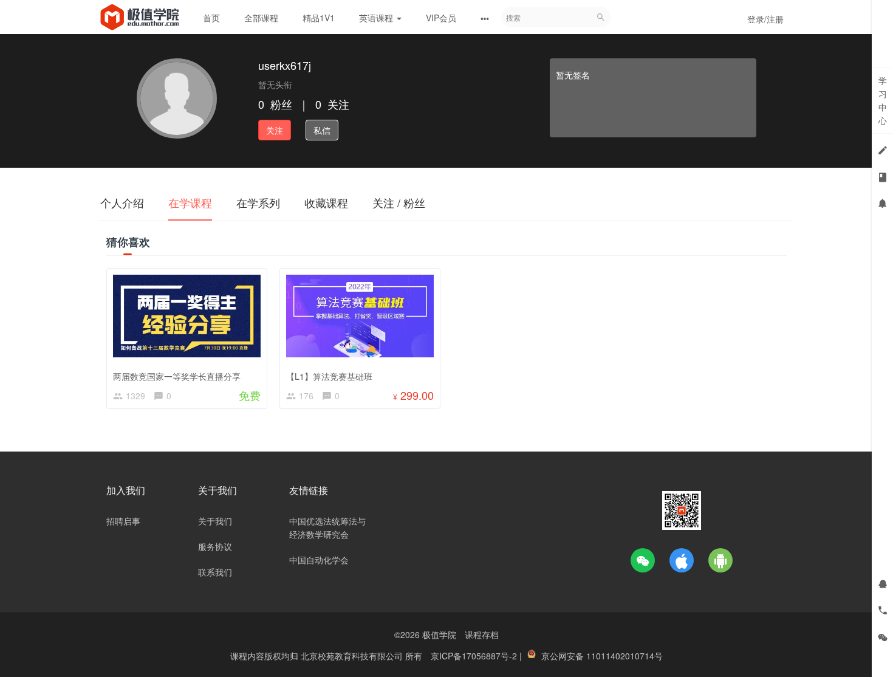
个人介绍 (122, 202)
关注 (274, 130)
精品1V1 (319, 18)
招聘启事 (123, 521)
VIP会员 (441, 18)
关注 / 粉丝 (398, 202)
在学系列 (258, 202)
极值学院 (439, 634)
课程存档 (482, 634)
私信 (321, 130)
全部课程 (261, 18)
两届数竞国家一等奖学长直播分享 (177, 376)
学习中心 (882, 100)
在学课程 (190, 202)
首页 (211, 18)
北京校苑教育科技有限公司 (353, 656)
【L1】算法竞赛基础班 (329, 376)
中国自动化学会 (319, 560)
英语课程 (377, 18)
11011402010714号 (624, 656)
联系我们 (215, 572)
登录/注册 (765, 19)
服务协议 (215, 546)
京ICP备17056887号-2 (475, 656)
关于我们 (215, 521)
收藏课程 (326, 202)
